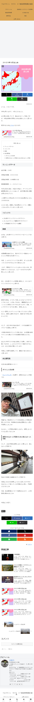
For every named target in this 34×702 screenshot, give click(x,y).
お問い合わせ (25, 697)
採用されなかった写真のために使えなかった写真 (18, 158)
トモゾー (11, 660)
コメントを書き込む (17, 644)
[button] (22, 99)
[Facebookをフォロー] (9, 535)
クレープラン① (7, 375)
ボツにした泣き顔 (10, 155)
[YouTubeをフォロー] (25, 535)
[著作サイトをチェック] (9, 531)
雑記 (4, 511)
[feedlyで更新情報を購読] (9, 539)
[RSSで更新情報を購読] (25, 539)
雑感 (6, 151)
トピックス (7, 148)
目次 (15, 143)
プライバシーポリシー (8, 697)
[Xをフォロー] (25, 531)
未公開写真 (7, 153)
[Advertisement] (17, 40)
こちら (12, 125)
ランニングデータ (9, 146)
